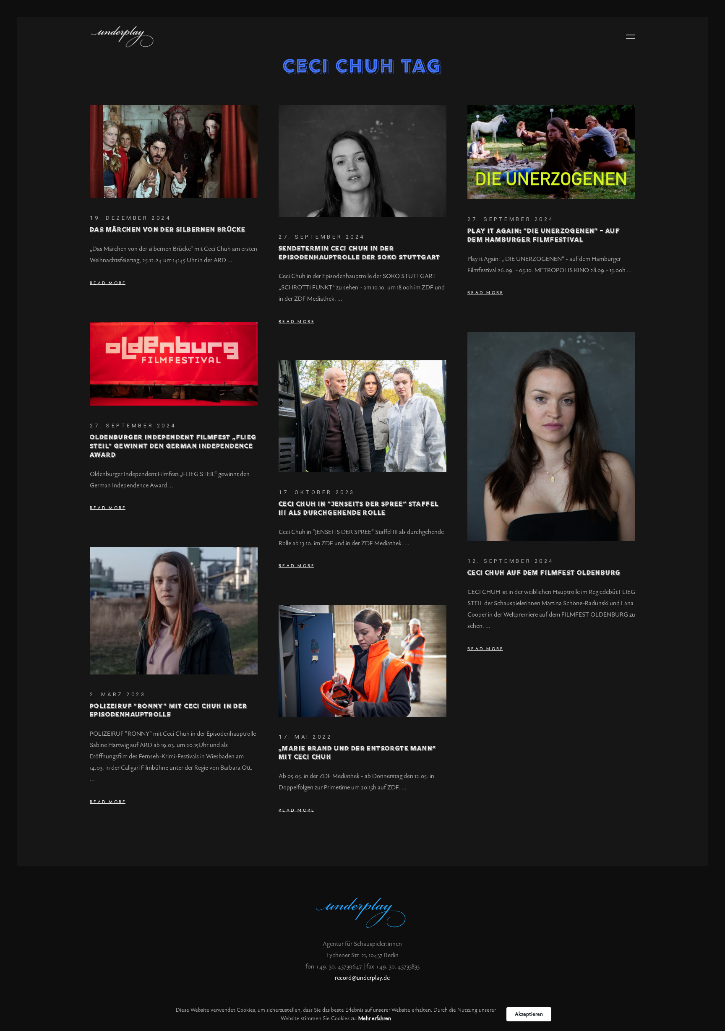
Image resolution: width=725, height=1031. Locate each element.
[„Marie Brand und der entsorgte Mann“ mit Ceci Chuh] (362, 661)
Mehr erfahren (374, 1018)
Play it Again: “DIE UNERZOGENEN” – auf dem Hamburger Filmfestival (543, 236)
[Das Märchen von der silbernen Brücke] (174, 151)
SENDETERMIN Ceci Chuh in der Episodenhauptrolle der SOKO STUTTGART (360, 253)
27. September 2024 (322, 237)
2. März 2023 (118, 694)
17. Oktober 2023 (317, 492)
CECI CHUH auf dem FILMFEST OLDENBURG (544, 573)
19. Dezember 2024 (130, 218)
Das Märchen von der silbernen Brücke (167, 230)
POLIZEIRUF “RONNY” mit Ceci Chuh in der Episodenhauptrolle (169, 711)
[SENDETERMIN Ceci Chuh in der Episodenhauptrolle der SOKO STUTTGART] (362, 161)
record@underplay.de (362, 978)
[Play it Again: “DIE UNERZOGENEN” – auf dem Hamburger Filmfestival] (551, 152)
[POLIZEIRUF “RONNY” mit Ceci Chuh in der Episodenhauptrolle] (174, 610)
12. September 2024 (510, 561)
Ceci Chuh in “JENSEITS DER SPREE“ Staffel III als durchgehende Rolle (358, 509)
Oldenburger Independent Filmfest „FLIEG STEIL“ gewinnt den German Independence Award (173, 446)
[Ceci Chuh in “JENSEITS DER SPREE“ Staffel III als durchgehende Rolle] (362, 416)
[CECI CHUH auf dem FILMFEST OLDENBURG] (551, 437)
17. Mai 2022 (305, 737)
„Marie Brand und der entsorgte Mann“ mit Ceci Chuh (357, 753)
